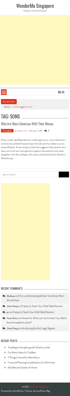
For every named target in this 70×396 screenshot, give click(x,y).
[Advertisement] (35, 50)
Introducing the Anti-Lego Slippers (38, 328)
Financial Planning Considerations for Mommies (31, 362)
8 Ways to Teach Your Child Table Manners (42, 306)
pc (8, 312)
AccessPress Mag (41, 390)
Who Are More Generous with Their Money (27, 123)
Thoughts (7, 130)
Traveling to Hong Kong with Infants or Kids (29, 347)
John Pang (12, 306)
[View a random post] (62, 92)
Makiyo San (22, 130)
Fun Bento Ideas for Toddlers (22, 352)
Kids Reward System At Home (22, 367)
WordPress (18, 390)
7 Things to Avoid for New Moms (24, 357)
